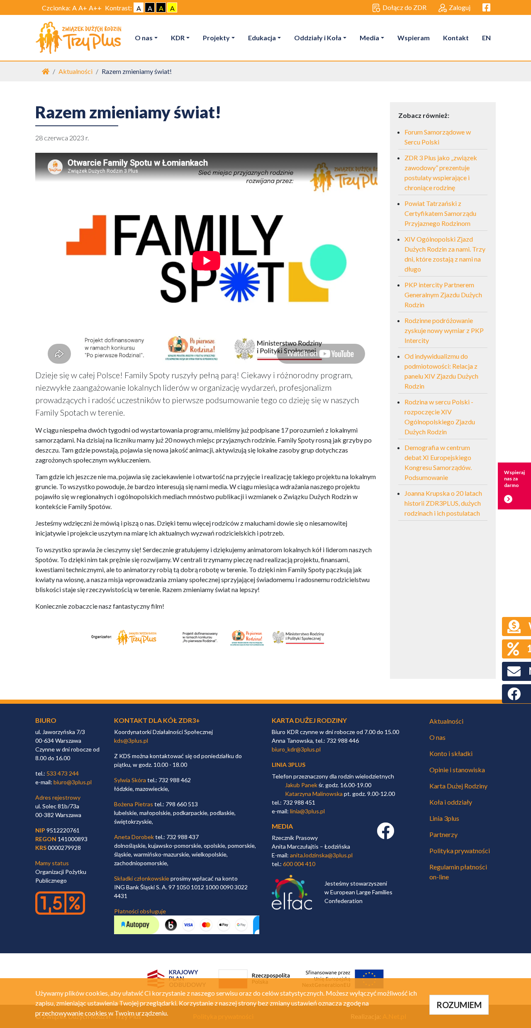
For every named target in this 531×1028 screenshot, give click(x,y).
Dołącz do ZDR (404, 7)
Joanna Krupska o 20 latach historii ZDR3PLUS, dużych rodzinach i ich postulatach (443, 503)
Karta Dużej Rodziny (458, 786)
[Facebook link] (385, 835)
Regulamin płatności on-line (458, 872)
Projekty (216, 38)
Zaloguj (459, 7)
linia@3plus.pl (307, 811)
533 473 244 (62, 773)
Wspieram (413, 38)
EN (486, 38)
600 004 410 (299, 863)
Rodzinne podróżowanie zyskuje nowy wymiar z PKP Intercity (444, 330)
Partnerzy (443, 834)
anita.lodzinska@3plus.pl (321, 855)
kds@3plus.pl (131, 740)
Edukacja (262, 38)
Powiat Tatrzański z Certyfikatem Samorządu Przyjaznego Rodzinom (440, 213)
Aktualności (75, 71)
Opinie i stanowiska (457, 769)
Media (369, 38)
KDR (178, 38)
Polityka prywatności (459, 850)
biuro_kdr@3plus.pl (296, 749)
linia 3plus (288, 764)
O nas (144, 38)
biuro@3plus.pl (73, 782)
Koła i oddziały (450, 802)
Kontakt (456, 38)
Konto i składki (451, 753)
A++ (95, 8)
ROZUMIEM (459, 1005)
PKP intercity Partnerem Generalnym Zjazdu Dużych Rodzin (443, 294)
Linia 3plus (444, 818)
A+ (82, 8)
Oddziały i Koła (317, 38)
